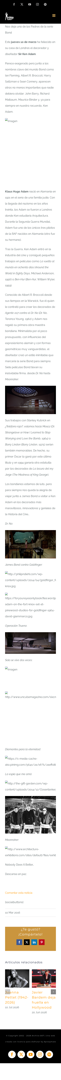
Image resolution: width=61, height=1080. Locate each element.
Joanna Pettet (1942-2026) (16, 997)
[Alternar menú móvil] (54, 15)
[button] (7, 991)
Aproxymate (50, 1042)
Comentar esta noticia (18, 892)
